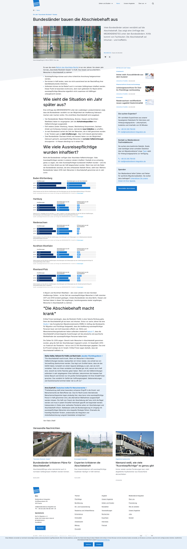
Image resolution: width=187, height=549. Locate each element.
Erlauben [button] (98, 544)
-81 (55, 508)
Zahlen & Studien (121, 81)
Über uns (141, 3)
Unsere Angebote (129, 3)
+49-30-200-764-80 (44, 508)
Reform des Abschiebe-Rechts (67, 67)
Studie (45, 324)
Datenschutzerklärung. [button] (103, 540)
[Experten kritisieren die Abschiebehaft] (93, 444)
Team (145, 151)
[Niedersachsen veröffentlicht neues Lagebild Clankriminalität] (149, 102)
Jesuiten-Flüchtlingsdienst (91, 356)
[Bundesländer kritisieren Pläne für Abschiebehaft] (52, 444)
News (118, 3)
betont (89, 331)
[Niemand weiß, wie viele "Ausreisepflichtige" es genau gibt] (135, 444)
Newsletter (40, 528)
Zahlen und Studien (105, 3)
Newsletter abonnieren (126, 188)
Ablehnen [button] (88, 544)
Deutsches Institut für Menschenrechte (70, 388)
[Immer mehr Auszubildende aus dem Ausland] (149, 76)
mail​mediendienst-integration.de (133, 132)
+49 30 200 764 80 (128, 129)
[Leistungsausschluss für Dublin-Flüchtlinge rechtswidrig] (149, 89)
